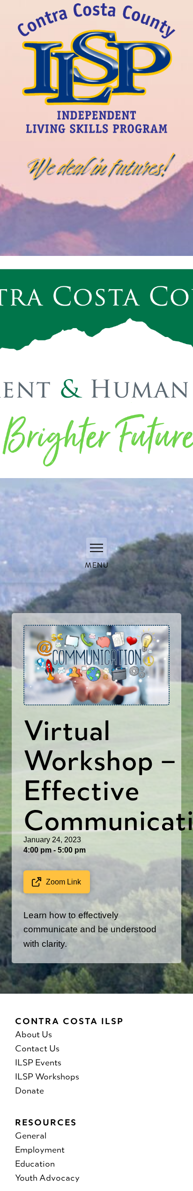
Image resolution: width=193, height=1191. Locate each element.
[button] (96, 548)
